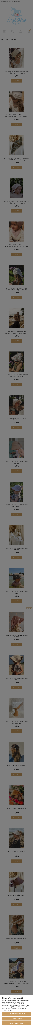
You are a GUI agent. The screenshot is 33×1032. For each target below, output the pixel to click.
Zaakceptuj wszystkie (16, 1023)
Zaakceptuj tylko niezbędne (16, 1013)
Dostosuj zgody (16, 1018)
